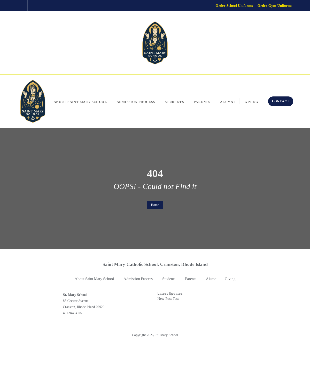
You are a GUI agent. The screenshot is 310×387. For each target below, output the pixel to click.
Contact (281, 101)
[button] (95, 278)
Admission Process (138, 279)
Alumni (211, 279)
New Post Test (168, 298)
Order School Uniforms (234, 6)
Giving (230, 279)
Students (168, 279)
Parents (190, 279)
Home (155, 205)
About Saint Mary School (94, 279)
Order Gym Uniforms (274, 6)
